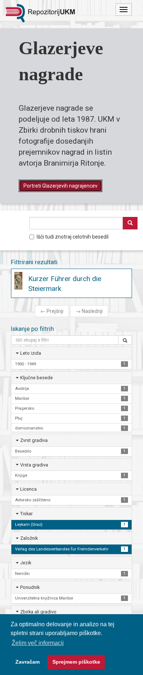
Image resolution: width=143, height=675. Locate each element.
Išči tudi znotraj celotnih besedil (73, 237)
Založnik (29, 538)
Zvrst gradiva (34, 440)
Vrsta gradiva (34, 465)
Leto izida (30, 353)
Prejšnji (51, 311)
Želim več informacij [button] (38, 643)
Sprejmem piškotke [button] (76, 662)
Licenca (28, 489)
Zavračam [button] (27, 662)
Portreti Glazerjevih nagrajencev (60, 186)
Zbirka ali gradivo (38, 612)
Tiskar (26, 513)
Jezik (25, 562)
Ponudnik (30, 587)
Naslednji (89, 311)
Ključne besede (36, 377)
